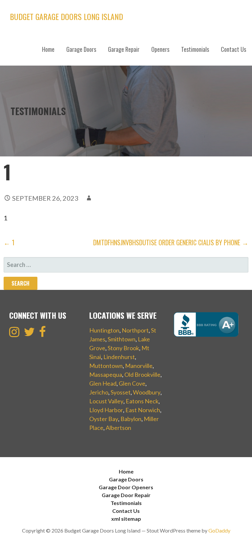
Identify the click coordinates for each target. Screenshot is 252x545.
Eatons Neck (142, 401)
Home (48, 49)
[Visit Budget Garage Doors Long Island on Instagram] (14, 333)
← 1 (9, 242)
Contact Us (233, 49)
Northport (135, 330)
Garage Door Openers (126, 487)
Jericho (98, 392)
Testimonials (195, 49)
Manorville (139, 365)
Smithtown (122, 339)
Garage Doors (81, 49)
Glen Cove (132, 383)
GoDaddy (219, 530)
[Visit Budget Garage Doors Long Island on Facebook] (42, 333)
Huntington (104, 330)
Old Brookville (142, 374)
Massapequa (105, 374)
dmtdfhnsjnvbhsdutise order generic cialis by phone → (170, 242)
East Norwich (142, 410)
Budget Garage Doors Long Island (66, 16)
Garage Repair (123, 49)
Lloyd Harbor (106, 410)
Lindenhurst (119, 356)
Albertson (118, 427)
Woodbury (146, 392)
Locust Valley (106, 401)
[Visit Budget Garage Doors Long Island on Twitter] (29, 333)
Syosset (121, 392)
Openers (160, 49)
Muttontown (106, 365)
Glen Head (102, 383)
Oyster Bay (103, 418)
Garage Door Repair (126, 495)
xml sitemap (126, 518)
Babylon (130, 418)
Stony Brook (123, 348)
